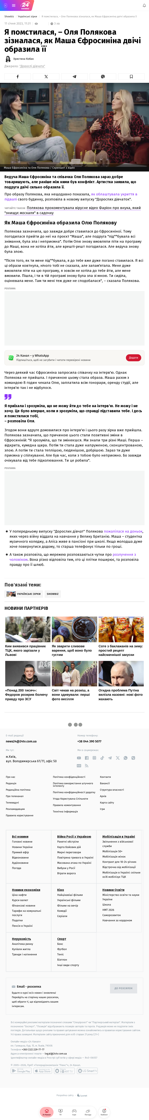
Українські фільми (69, 900)
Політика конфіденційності (69, 777)
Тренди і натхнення (24, 954)
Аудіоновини (20, 862)
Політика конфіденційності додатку (74, 792)
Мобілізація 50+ (112, 851)
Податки (17, 920)
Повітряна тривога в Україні (75, 857)
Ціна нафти (19, 895)
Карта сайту (107, 803)
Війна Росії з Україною (74, 837)
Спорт (61, 939)
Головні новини (22, 842)
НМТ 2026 (108, 910)
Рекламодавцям (15, 809)
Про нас (10, 777)
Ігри (102, 809)
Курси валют (20, 900)
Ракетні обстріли (68, 842)
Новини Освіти (113, 890)
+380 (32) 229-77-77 (33, 1049)
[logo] (25, 5)
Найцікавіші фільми (70, 895)
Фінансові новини (23, 905)
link (78, 757)
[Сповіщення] (144, 5)
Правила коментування (67, 805)
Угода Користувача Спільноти (70, 799)
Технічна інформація (65, 811)
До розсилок (124, 988)
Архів (103, 796)
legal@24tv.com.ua (56, 1053)
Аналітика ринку (22, 944)
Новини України (22, 847)
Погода (16, 868)
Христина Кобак (23, 59)
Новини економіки (26, 890)
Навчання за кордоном (117, 920)
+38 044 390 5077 (89, 741)
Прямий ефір (20, 852)
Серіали (62, 916)
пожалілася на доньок (123, 531)
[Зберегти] (131, 77)
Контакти (105, 777)
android (21, 1071)
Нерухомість (21, 939)
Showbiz (9, 16)
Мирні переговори (69, 852)
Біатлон (62, 960)
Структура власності (112, 790)
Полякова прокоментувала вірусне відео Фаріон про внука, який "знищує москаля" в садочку (72, 210)
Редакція (11, 783)
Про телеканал (14, 796)
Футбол (62, 949)
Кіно (60, 890)
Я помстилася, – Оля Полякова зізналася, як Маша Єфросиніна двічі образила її (89, 16)
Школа (106, 904)
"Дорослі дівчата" (32, 66)
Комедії (62, 911)
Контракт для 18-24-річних (119, 862)
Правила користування (19, 815)
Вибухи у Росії (66, 868)
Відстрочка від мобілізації (119, 867)
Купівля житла (21, 949)
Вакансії (105, 783)
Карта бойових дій (69, 847)
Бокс (60, 944)
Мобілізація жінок (114, 856)
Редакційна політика (18, 790)
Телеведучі (12, 803)
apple (43, 1071)
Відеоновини (20, 857)
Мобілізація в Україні (118, 837)
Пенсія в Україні (22, 926)
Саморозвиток (111, 915)
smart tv (64, 1071)
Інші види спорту (68, 965)
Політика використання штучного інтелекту (73, 784)
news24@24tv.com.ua (21, 741)
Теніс (60, 954)
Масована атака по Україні (74, 862)
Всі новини (20, 837)
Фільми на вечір (67, 905)
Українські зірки (28, 16)
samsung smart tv (87, 1071)
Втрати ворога (66, 873)
